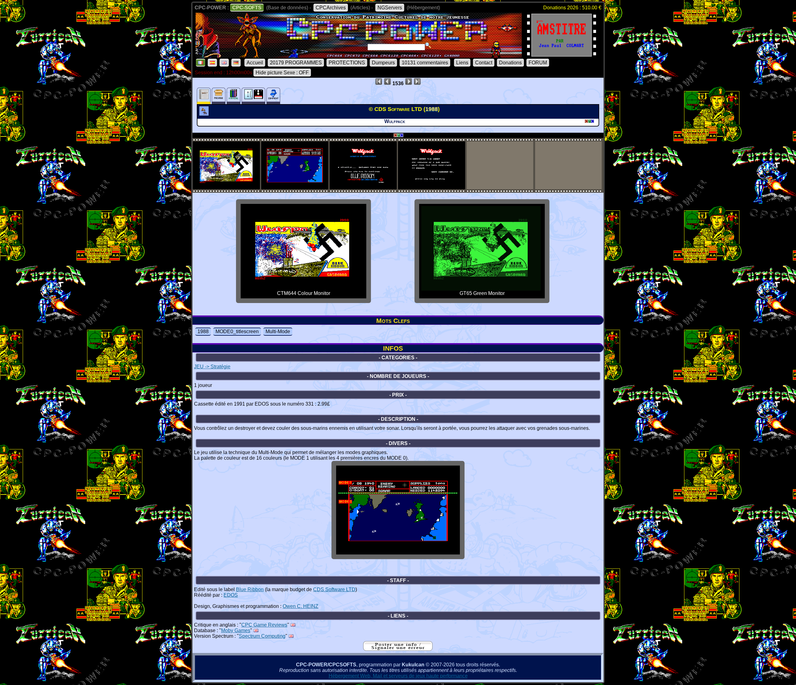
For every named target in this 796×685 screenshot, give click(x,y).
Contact (483, 62)
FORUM (538, 62)
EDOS (231, 595)
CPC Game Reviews (264, 625)
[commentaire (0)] (273, 96)
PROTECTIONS (347, 62)
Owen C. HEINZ (300, 606)
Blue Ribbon (250, 589)
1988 (203, 331)
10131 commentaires (425, 62)
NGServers (389, 7)
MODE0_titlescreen (237, 331)
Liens (462, 62)
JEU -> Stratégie (212, 366)
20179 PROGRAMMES (296, 62)
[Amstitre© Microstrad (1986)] (561, 54)
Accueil (255, 62)
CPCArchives (331, 7)
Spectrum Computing (262, 636)
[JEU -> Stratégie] (205, 114)
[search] (428, 45)
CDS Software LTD (334, 589)
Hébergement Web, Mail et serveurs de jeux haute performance (398, 675)
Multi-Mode (278, 331)
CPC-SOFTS (246, 7)
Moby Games (235, 630)
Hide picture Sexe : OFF (282, 72)
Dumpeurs (383, 62)
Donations (510, 62)
